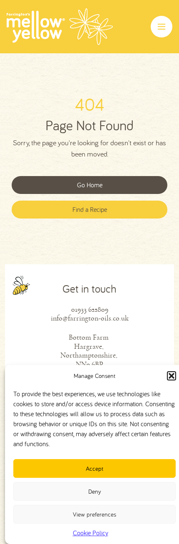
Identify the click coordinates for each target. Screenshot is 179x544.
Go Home (89, 185)
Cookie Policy (90, 533)
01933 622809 (89, 309)
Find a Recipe (89, 209)
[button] (171, 376)
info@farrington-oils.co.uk (90, 318)
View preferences (94, 514)
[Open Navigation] (161, 26)
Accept (94, 468)
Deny (94, 491)
